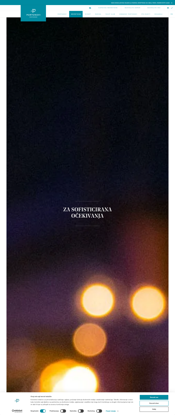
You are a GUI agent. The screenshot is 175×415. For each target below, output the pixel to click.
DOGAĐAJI (159, 14)
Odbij (154, 409)
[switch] (63, 411)
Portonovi (62, 14)
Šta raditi (145, 14)
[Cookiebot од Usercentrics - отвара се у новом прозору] (17, 411)
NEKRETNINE (76, 14)
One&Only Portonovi (128, 14)
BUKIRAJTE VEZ (154, 7)
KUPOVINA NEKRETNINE (108, 7)
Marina (98, 14)
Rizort (88, 14)
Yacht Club (110, 14)
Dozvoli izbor (154, 403)
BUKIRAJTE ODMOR (132, 7)
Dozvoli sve (154, 397)
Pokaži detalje (111, 411)
